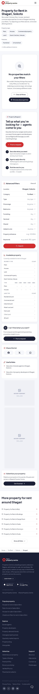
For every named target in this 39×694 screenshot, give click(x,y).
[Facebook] (4, 688)
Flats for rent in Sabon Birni (11, 608)
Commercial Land (9, 300)
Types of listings (7, 658)
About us (32, 655)
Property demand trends (10, 631)
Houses (12, 31)
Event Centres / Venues (17, 35)
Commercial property (25, 31)
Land (4, 35)
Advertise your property (10, 655)
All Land (6, 318)
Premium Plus (6, 662)
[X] (8, 688)
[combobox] (24, 189)
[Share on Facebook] (9, 352)
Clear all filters (21, 94)
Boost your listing (8, 665)
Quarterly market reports (10, 638)
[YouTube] (17, 688)
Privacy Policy (6, 684)
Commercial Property (10, 275)
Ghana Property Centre (25, 593)
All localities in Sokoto (10, 47)
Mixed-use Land (8, 307)
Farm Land (7, 311)
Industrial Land (8, 304)
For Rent (10, 550)
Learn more (8, 578)
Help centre (32, 658)
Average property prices (10, 635)
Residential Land (9, 297)
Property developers (9, 628)
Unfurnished (17, 43)
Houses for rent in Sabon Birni (12, 605)
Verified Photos (7, 668)
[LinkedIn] (13, 688)
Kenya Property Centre (9, 593)
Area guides (6, 645)
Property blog (7, 642)
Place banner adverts (9, 672)
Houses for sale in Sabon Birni (12, 611)
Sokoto (18, 550)
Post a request (15, 145)
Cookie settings (27, 684)
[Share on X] (19, 352)
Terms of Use (16, 684)
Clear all (33, 183)
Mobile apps (33, 665)
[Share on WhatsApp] (30, 352)
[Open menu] (35, 3)
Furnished (6, 43)
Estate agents (7, 624)
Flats (4, 31)
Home (3, 550)
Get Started (18, 483)
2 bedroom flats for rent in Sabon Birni (14, 615)
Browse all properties (20, 100)
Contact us (32, 662)
